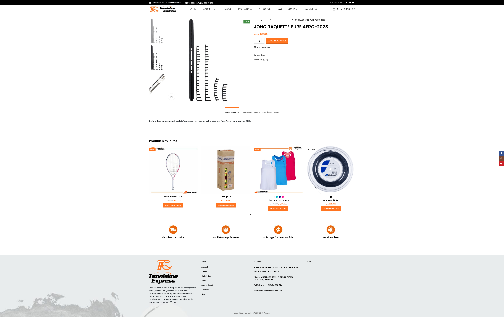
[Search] (353, 9)
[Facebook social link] (346, 2)
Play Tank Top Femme (278, 200)
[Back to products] (350, 20)
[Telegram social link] (267, 60)
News (203, 294)
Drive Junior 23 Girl (173, 196)
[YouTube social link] (353, 2)
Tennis (266, 20)
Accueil (257, 20)
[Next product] (353, 20)
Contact (205, 289)
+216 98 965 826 (191, 3)
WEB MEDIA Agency (261, 313)
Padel (203, 280)
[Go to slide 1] (250, 214)
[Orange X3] (225, 170)
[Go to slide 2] (253, 214)
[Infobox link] (173, 232)
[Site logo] (162, 9)
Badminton (206, 276)
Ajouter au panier (277, 41)
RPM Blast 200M (330, 200)
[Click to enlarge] (171, 97)
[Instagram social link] (349, 2)
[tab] (232, 111)
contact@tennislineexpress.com (167, 2)
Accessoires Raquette (281, 20)
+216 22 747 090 (206, 3)
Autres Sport (207, 285)
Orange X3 (226, 196)
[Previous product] (347, 20)
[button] (173, 205)
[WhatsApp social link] (264, 60)
